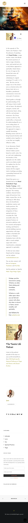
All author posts (11, 404)
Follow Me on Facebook (10, 484)
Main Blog (14, 498)
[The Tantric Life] (4, 3)
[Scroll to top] (25, 520)
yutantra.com (16, 315)
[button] (6, 414)
